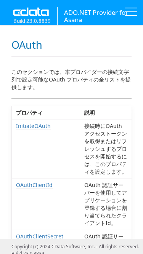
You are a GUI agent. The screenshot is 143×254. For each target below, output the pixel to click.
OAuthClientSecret (39, 236)
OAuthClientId (34, 185)
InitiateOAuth (33, 125)
